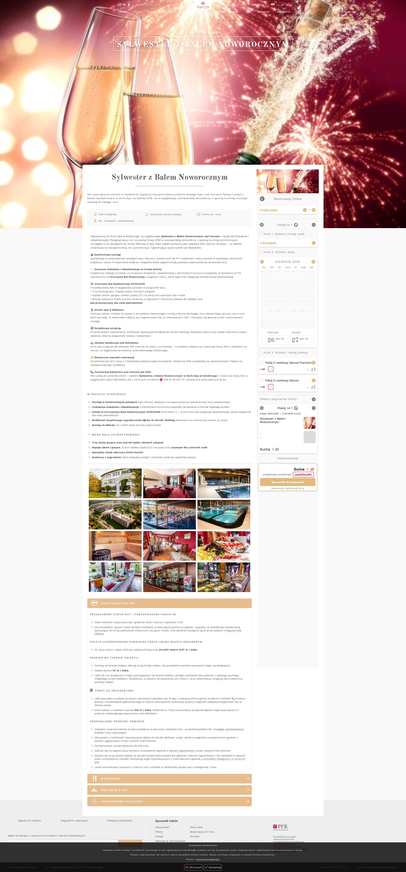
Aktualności (162, 827)
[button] (245, 603)
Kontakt (282, 11)
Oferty (159, 831)
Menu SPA (196, 827)
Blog (182, 11)
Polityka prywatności (119, 820)
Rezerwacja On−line (202, 831)
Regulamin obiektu (29, 820)
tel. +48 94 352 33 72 (147, 5)
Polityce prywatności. (208, 859)
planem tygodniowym (108, 740)
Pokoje (159, 836)
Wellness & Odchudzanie (170, 841)
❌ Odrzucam (193, 867)
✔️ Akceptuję (213, 867)
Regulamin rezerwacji (74, 820)
